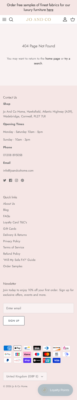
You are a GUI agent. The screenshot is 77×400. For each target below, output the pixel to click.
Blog (6, 210)
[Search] (13, 19)
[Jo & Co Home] (38, 19)
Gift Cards (9, 229)
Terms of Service (13, 247)
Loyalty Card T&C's (15, 222)
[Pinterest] (22, 180)
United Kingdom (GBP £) (22, 376)
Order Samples (12, 266)
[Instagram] (16, 180)
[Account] (64, 19)
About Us (9, 203)
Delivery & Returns (15, 235)
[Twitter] (4, 180)
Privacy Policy (11, 241)
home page (52, 58)
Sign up (13, 321)
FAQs (6, 216)
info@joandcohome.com (18, 170)
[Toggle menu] (4, 19)
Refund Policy (11, 254)
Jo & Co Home (19, 386)
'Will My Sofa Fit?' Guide (19, 260)
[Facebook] (10, 180)
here (50, 9)
